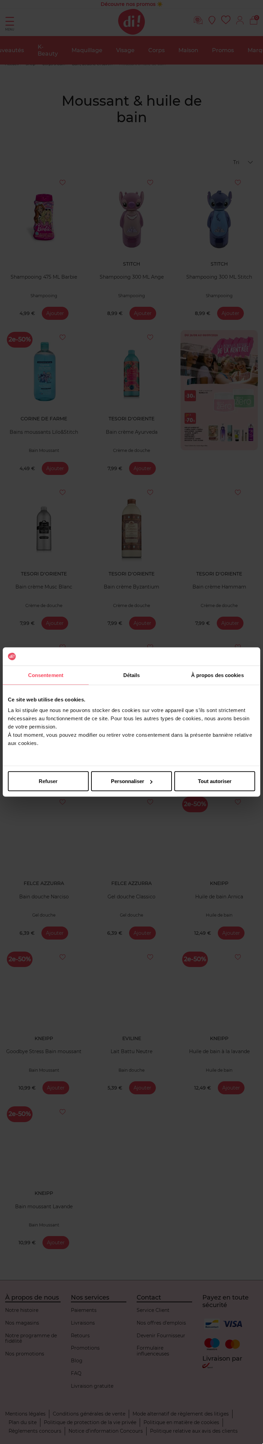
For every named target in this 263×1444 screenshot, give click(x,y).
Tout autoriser (214, 781)
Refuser (48, 781)
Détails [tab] (131, 675)
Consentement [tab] (45, 675)
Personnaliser (127, 781)
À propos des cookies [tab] (217, 675)
